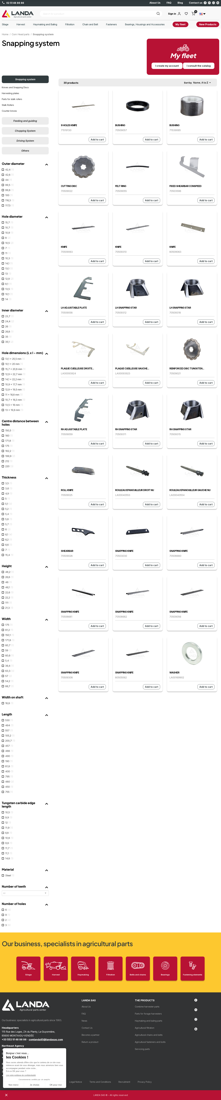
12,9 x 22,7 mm (15, 374)
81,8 (9, 766)
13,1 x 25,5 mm (15, 358)
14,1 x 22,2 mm (15, 379)
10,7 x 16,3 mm (15, 399)
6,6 (8, 544)
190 (9, 761)
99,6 (9, 190)
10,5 (9, 242)
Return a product (90, 1042)
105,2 (10, 735)
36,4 (9, 665)
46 (8, 582)
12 (8, 822)
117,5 (9, 205)
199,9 (10, 456)
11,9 (9, 827)
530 (9, 720)
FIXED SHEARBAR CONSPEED (185, 186)
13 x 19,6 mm (14, 410)
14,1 (9, 263)
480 (9, 781)
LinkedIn (217, 2)
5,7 (8, 524)
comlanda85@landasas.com (46, 1039)
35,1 (9, 341)
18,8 (9, 703)
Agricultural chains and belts (149, 1035)
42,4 (9, 169)
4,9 (8, 493)
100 (9, 195)
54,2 (9, 681)
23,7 (9, 316)
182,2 (10, 450)
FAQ (169, 2)
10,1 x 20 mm (14, 363)
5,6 (8, 519)
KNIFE (64, 246)
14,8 (9, 858)
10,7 (9, 227)
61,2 (9, 629)
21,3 (9, 607)
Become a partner (91, 1035)
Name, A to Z (202, 82)
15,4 (9, 554)
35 (8, 336)
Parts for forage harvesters (148, 1013)
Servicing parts (142, 1049)
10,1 (9, 294)
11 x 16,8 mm (14, 394)
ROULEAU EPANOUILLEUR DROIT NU (134, 490)
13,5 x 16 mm (14, 404)
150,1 (9, 635)
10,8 (9, 837)
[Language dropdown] (202, 13)
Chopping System (25, 130)
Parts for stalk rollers (12, 99)
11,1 (8, 853)
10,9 (9, 232)
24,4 (9, 321)
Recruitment (124, 1082)
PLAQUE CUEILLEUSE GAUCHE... (132, 368)
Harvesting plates (10, 93)
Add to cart (97, 139)
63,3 (9, 670)
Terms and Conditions (100, 1082)
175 (9, 445)
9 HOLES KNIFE (69, 125)
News (84, 1020)
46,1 (9, 587)
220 (9, 466)
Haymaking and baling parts (148, 1020)
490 (9, 756)
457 (9, 745)
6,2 (8, 539)
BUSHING (120, 125)
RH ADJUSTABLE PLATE (74, 429)
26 (8, 326)
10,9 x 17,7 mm (15, 384)
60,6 (9, 655)
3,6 (8, 488)
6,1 (8, 534)
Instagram (213, 2)
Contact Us (87, 1028)
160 (9, 435)
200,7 (10, 740)
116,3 (9, 200)
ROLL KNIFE (67, 490)
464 (9, 725)
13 (8, 273)
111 (8, 602)
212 (8, 461)
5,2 (8, 508)
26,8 (9, 331)
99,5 (9, 184)
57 (8, 675)
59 (8, 650)
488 (9, 750)
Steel (9, 875)
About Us (154, 2)
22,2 (9, 597)
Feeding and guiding (25, 120)
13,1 (9, 268)
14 (8, 299)
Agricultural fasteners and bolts (150, 1042)
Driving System (25, 140)
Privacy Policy (145, 1082)
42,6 (9, 174)
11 (8, 253)
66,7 (9, 686)
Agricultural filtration (144, 1028)
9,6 (8, 843)
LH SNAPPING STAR (126, 307)
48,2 (9, 571)
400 (9, 771)
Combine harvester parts (147, 1006)
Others (25, 150)
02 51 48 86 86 (15, 2)
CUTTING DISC (69, 186)
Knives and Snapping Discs (15, 87)
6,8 (8, 832)
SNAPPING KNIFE (124, 550)
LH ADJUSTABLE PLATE (74, 307)
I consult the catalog (199, 65)
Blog (180, 2)
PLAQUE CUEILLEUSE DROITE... (77, 368)
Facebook (205, 2)
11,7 (9, 848)
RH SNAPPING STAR (126, 429)
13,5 (9, 289)
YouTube (209, 2)
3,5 (8, 483)
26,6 (9, 577)
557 (9, 730)
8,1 (8, 283)
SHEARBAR (67, 550)
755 (9, 791)
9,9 (8, 817)
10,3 (9, 258)
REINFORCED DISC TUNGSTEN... (186, 368)
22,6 (9, 592)
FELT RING (120, 186)
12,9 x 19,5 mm (15, 389)
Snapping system (25, 79)
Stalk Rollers (8, 105)
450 (9, 786)
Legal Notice (75, 1082)
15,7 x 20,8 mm (15, 369)
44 (8, 179)
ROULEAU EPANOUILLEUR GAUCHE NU (189, 490)
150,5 (10, 430)
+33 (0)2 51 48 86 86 (14, 1039)
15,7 (9, 222)
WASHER (174, 672)
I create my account (167, 65)
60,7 (9, 645)
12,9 (9, 278)
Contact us (195, 2)
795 (9, 776)
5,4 (8, 514)
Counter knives (9, 111)
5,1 (8, 503)
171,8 (9, 440)
